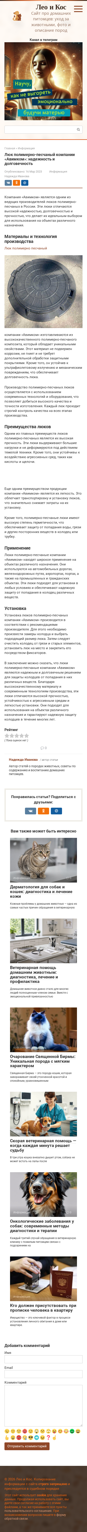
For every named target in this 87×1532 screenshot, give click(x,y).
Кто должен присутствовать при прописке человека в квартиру (43, 1308)
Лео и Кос (51, 6)
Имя (7, 1353)
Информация (58, 171)
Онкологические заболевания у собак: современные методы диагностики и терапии (42, 1226)
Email (8, 1368)
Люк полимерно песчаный (25, 248)
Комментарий (15, 1382)
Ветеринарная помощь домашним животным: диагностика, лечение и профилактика (34, 974)
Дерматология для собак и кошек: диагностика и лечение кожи (41, 891)
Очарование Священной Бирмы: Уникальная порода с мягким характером (42, 1061)
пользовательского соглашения (28, 1511)
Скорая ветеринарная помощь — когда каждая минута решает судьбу (43, 1145)
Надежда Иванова (23, 760)
